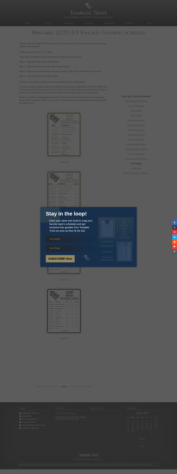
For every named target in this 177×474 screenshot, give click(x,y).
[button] (174, 222)
